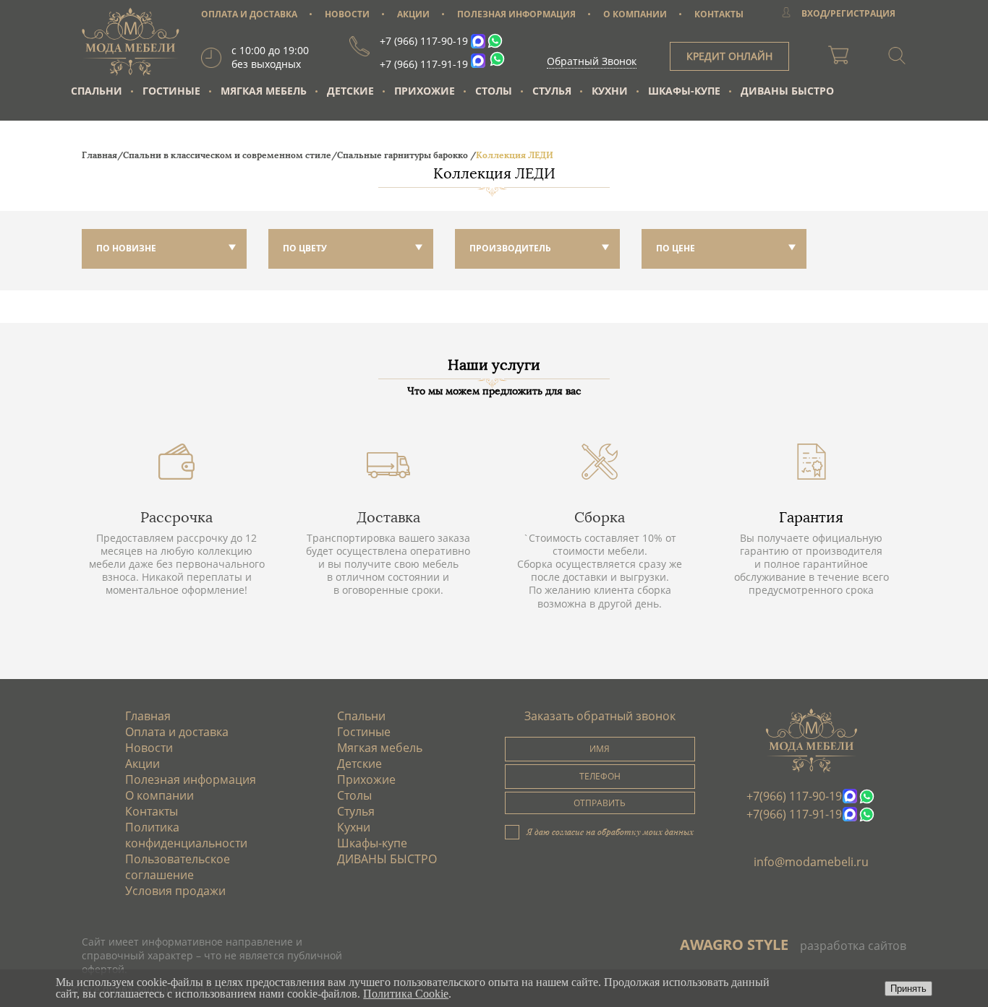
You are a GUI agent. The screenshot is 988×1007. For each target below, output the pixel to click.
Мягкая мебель (264, 91)
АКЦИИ (413, 14)
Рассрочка (176, 517)
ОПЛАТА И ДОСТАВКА (249, 14)
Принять (908, 988)
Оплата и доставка (177, 732)
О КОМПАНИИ (635, 14)
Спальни (96, 91)
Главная (148, 716)
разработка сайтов (853, 946)
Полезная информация (190, 779)
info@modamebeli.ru (811, 862)
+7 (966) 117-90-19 (424, 41)
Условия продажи (175, 891)
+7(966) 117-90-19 (794, 796)
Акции (142, 764)
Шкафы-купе (684, 91)
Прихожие (424, 91)
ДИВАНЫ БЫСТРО (787, 91)
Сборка (599, 517)
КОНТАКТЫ (719, 14)
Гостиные (171, 91)
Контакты (151, 811)
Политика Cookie (405, 993)
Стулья (551, 91)
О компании (159, 795)
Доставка (388, 517)
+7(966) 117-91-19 (794, 814)
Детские (350, 91)
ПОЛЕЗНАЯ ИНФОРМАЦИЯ (516, 14)
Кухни (610, 91)
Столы (493, 91)
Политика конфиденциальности (186, 835)
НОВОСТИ (347, 14)
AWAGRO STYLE (734, 944)
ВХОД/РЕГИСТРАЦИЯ (848, 13)
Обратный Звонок (591, 61)
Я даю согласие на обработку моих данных (610, 831)
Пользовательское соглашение (177, 867)
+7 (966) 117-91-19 (424, 64)
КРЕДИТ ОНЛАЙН (729, 56)
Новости (149, 748)
